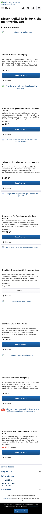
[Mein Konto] (33, 8)
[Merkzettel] (28, 8)
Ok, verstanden (21, 511)
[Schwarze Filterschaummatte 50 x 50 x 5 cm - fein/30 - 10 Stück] (21, 148)
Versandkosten (7, 498)
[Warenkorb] (38, 8)
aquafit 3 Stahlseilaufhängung (15, 378)
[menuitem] (5, 8)
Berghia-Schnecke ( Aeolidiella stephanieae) (20, 270)
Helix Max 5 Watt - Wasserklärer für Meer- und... (20, 432)
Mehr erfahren (33, 507)
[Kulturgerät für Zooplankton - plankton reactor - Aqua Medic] (21, 202)
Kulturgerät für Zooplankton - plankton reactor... (19, 217)
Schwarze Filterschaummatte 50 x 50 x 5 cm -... (21, 163)
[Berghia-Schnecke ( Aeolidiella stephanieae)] (21, 256)
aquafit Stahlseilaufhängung (14, 54)
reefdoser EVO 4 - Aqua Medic (14, 324)
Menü (7, 8)
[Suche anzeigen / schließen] (23, 8)
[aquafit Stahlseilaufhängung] (21, 40)
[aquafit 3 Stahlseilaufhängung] (21, 363)
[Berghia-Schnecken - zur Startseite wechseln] (11, 3)
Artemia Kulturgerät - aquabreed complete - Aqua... (20, 109)
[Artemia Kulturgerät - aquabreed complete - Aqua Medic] (21, 94)
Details (19, 291)
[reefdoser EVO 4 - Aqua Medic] (21, 310)
